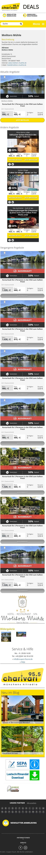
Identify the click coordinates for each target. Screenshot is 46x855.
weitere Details (15, 160)
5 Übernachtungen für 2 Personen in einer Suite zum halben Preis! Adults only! (23, 212)
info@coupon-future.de (23, 659)
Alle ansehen (31, 803)
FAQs (23, 662)
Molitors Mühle (7, 101)
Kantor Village (23, 170)
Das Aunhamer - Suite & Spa (23, 208)
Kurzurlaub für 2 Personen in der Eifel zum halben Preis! (22, 105)
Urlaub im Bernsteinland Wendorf (16, 722)
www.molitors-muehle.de (17, 63)
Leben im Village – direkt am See (23, 172)
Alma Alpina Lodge (23, 132)
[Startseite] (23, 7)
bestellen (22, 120)
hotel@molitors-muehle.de (16, 65)
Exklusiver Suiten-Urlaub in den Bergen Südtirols (23, 136)
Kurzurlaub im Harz (10, 753)
